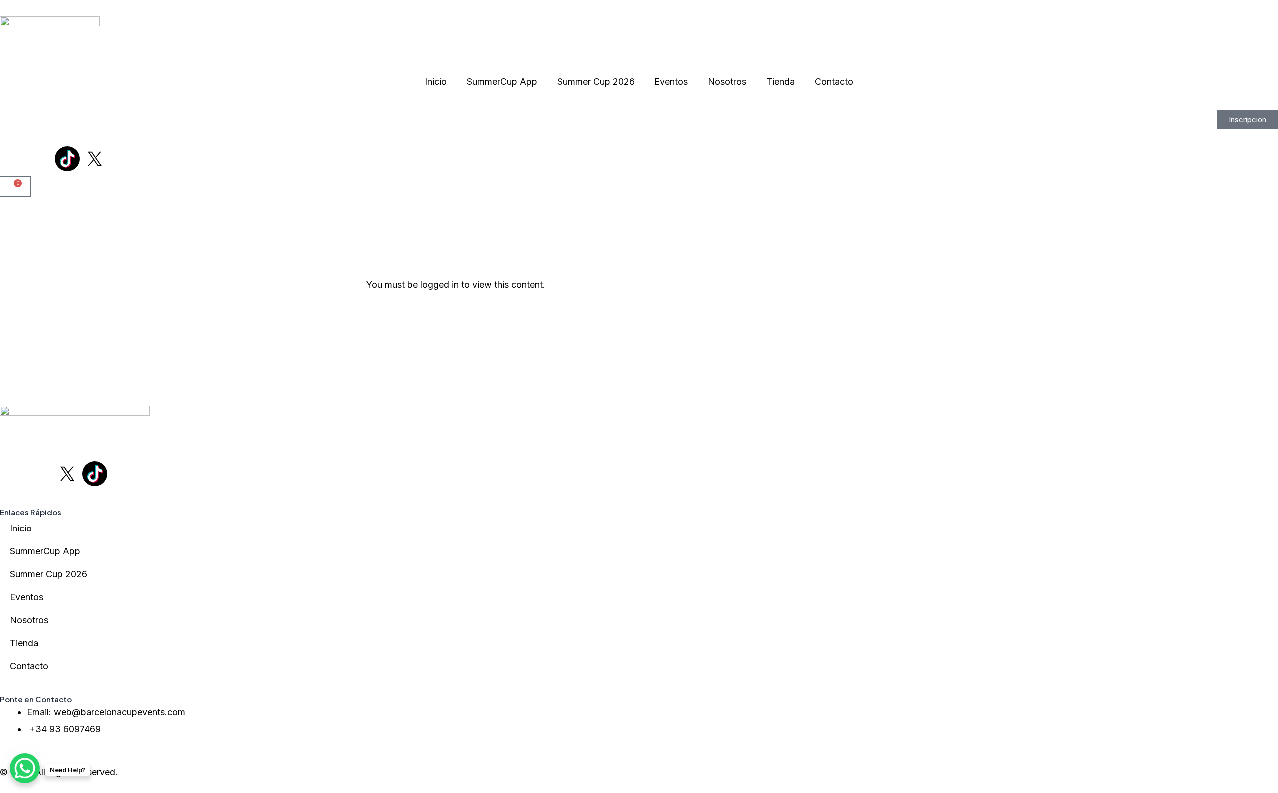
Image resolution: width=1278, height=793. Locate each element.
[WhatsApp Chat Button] (25, 768)
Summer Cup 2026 (596, 81)
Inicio (436, 81)
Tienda (780, 81)
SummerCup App (502, 81)
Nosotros (727, 81)
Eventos (671, 81)
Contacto (834, 81)
